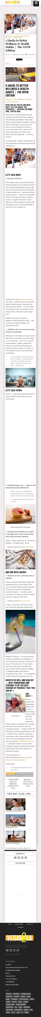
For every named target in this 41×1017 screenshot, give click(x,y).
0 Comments (31, 54)
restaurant (9, 1010)
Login (29, 848)
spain (18, 1012)
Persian (26, 1002)
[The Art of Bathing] (15, 842)
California (27, 1007)
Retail (9, 37)
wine (31, 1010)
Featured (8, 775)
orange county (10, 1004)
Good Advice (14, 102)
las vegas (16, 996)
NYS (21, 775)
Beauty (9, 36)
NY (13, 775)
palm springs (18, 1010)
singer (26, 1012)
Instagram (9, 760)
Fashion (18, 36)
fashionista (29, 773)
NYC (16, 1007)
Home (9, 924)
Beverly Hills (9, 1007)
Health (25, 36)
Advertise (20, 927)
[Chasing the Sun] (15, 826)
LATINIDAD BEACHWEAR (15, 811)
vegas (28, 996)
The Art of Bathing (12, 843)
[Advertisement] (23, 9)
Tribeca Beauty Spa (26, 299)
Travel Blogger (24, 999)
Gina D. (22, 99)
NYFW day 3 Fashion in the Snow (28, 784)
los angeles (14, 999)
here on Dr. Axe (25, 601)
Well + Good (29, 547)
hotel (13, 1012)
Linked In (27, 757)
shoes (20, 1007)
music (20, 1002)
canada (8, 1002)
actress (14, 1002)
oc (22, 1012)
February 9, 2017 (11, 99)
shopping (17, 37)
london (32, 999)
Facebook (22, 760)
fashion (26, 1010)
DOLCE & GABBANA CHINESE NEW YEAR (12, 785)
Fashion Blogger (19, 773)
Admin (10, 54)
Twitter (15, 760)
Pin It (7, 63)
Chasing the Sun (11, 827)
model (7, 999)
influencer (9, 996)
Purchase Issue (19, 924)
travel (8, 1012)
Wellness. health (27, 775)
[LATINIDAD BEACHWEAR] (15, 809)
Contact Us (29, 924)
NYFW (17, 775)
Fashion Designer (21, 1004)
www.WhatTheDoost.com (26, 741)
